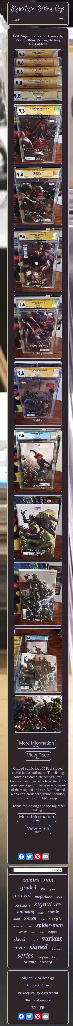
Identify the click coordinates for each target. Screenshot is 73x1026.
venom (23, 931)
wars (42, 932)
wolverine (30, 962)
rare (41, 912)
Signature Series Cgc (38, 978)
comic (53, 911)
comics (31, 880)
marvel (22, 895)
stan (48, 880)
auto (16, 919)
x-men (30, 918)
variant (52, 938)
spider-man (49, 925)
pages (52, 931)
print (34, 940)
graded (28, 887)
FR (42, 1008)
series (25, 955)
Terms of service (38, 1000)
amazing (25, 911)
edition (57, 948)
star (43, 889)
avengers (18, 926)
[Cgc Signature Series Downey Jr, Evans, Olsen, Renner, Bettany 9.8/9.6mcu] (37, 76)
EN (33, 1008)
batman (22, 905)
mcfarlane (43, 896)
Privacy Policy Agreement (38, 993)
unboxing (46, 962)
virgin (55, 918)
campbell (43, 957)
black (59, 897)
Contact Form (38, 985)
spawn (52, 889)
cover (20, 947)
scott (43, 919)
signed (39, 946)
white (29, 926)
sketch (20, 939)
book (33, 932)
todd (55, 957)
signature (48, 904)
